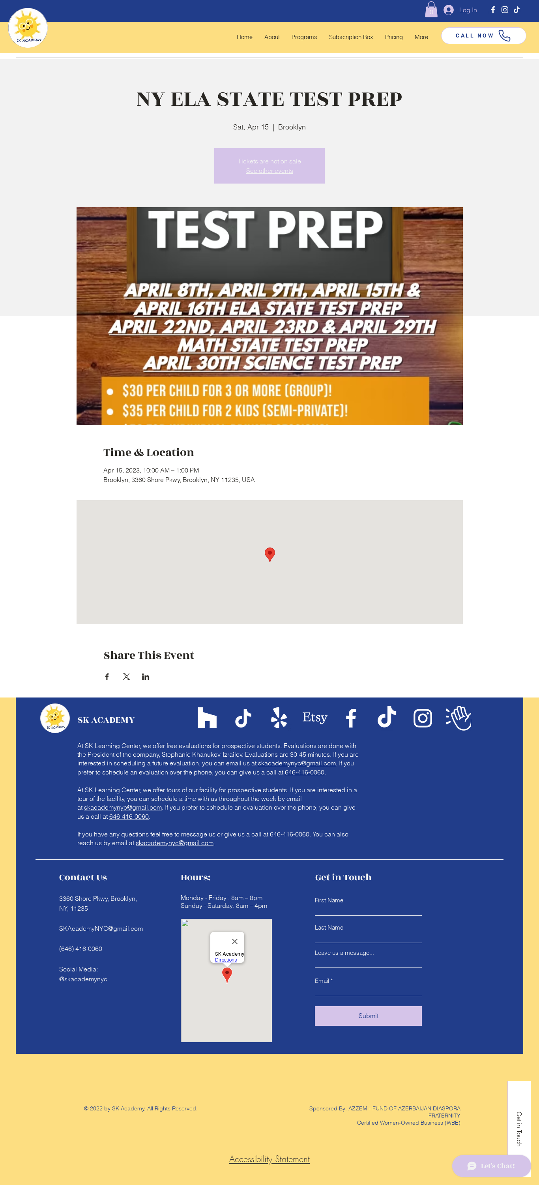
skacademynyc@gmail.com (297, 763)
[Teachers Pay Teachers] (207, 718)
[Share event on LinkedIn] (146, 676)
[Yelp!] (279, 718)
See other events (269, 170)
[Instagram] (504, 9)
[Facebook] (493, 9)
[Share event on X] (126, 676)
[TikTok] (516, 9)
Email (322, 981)
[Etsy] (315, 718)
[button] (431, 9)
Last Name (329, 927)
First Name (329, 900)
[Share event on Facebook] (107, 676)
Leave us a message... (344, 953)
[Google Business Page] (458, 718)
